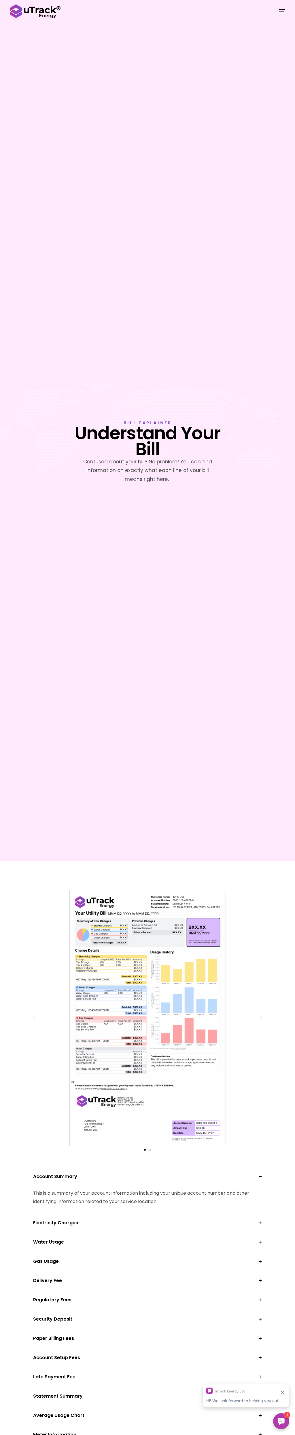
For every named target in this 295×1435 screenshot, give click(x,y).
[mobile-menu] (278, 11)
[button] (34, 1018)
